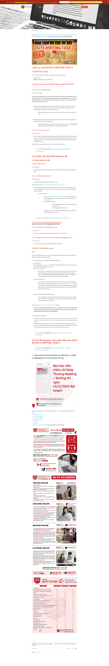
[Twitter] (69, 648)
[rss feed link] (76, 648)
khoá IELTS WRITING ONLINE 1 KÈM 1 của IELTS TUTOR (53, 184)
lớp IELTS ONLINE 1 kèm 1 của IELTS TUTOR (47, 305)
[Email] (75, 648)
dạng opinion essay (45, 265)
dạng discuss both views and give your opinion (57, 196)
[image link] (23, 6)
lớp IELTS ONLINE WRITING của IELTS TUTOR (65, 283)
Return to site (35, 648)
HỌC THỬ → (84, 7)
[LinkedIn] (72, 648)
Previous (34, 642)
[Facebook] (67, 648)
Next (55, 642)
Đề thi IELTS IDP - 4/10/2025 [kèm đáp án (65, 643)
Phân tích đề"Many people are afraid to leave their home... (59, 218)
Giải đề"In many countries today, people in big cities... (43, 644)
